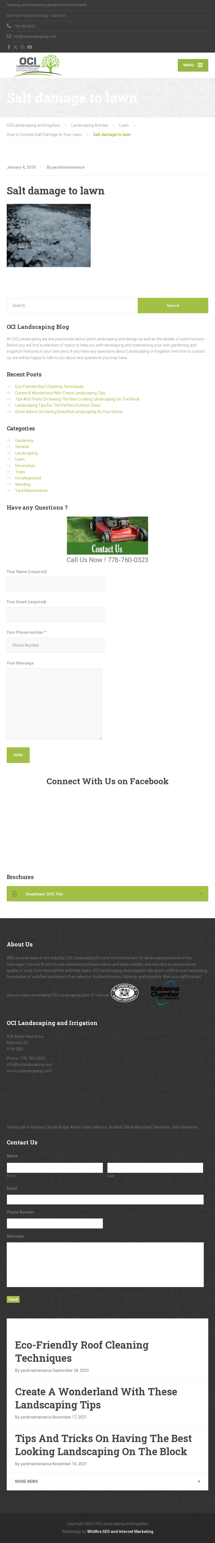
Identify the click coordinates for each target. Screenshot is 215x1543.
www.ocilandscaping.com (29, 1071)
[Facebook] (9, 47)
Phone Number (23, 1212)
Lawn (20, 459)
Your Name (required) (27, 571)
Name (14, 1156)
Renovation (25, 465)
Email (14, 1188)
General (22, 446)
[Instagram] (22, 47)
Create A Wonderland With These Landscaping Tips (60, 393)
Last (111, 1176)
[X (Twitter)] (15, 47)
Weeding (23, 484)
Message (15, 1236)
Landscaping (26, 453)
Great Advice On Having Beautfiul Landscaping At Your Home (68, 411)
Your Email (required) (26, 602)
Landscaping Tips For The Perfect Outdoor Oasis (58, 405)
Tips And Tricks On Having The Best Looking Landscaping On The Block (77, 399)
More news (26, 1481)
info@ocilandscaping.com (29, 1064)
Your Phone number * (26, 632)
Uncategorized (28, 478)
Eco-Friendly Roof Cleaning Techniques (49, 386)
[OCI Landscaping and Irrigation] (37, 65)
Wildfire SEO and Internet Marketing (120, 1531)
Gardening (24, 440)
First (11, 1176)
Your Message (20, 663)
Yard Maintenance (31, 490)
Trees (20, 472)
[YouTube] (29, 47)
